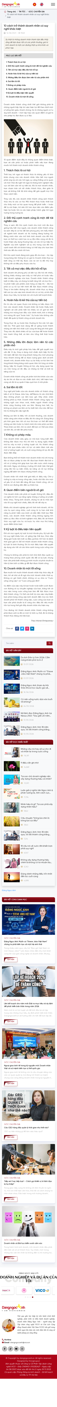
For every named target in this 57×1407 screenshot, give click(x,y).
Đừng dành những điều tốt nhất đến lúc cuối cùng (36, 875)
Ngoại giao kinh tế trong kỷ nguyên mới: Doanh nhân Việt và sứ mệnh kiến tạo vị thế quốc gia (27, 1067)
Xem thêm (10, 959)
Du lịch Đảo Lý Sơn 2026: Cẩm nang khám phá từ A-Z (35, 658)
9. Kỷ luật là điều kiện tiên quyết (20, 93)
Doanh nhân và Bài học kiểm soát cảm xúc (23, 1243)
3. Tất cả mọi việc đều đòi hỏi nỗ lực (22, 70)
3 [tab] (30, 1297)
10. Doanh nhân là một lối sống (19, 97)
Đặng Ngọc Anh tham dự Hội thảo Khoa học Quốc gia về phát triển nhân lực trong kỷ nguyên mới (35, 686)
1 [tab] (25, 1297)
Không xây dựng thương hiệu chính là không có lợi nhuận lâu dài (36, 861)
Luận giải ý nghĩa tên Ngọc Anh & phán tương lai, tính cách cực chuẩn (37, 791)
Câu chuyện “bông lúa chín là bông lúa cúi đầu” (35, 819)
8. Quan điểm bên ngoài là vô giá (21, 89)
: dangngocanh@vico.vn (17, 1343)
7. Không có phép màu (16, 85)
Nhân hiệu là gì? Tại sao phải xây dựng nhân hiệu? (37, 805)
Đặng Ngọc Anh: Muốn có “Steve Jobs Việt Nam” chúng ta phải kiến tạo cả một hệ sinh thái (37, 672)
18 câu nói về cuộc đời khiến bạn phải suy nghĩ (36, 847)
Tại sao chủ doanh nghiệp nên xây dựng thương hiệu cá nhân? (36, 777)
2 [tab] (27, 1297)
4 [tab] (32, 1297)
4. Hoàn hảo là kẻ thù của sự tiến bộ (22, 74)
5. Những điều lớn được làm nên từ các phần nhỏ (27, 78)
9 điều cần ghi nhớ (30, 763)
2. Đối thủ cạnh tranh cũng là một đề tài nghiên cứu (29, 66)
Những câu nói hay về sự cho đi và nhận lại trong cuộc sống (36, 750)
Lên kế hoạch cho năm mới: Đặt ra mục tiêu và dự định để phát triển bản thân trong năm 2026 (28, 1005)
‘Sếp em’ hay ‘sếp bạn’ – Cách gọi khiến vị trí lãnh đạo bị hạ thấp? (28, 1182)
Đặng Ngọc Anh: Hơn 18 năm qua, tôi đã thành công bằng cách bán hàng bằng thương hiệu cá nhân (35, 728)
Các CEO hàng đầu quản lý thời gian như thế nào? (26, 1128)
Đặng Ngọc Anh (9, 891)
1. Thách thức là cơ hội (16, 62)
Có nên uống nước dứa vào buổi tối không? (36, 700)
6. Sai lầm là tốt (13, 81)
